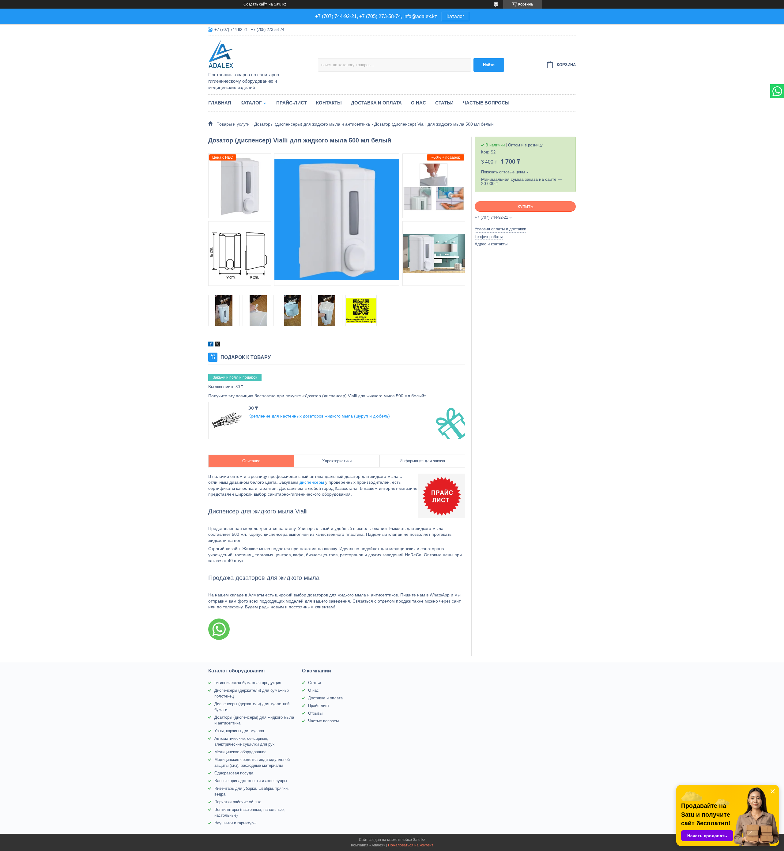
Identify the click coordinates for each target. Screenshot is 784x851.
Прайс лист (318, 705)
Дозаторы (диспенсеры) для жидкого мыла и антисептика (312, 124)
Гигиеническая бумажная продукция (247, 682)
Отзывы (315, 713)
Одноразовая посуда (233, 773)
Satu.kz (419, 840)
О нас (418, 102)
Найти (489, 64)
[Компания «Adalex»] (261, 54)
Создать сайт (255, 4)
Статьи (444, 102)
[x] (217, 344)
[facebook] (210, 344)
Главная (219, 102)
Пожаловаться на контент (410, 845)
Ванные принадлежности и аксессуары (250, 780)
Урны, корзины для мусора (239, 730)
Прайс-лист (291, 102)
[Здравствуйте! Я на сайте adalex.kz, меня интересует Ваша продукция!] (219, 629)
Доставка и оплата (376, 102)
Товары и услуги (233, 124)
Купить (525, 207)
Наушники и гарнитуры (235, 823)
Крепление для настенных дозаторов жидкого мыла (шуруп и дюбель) (319, 416)
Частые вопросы (486, 102)
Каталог (455, 16)
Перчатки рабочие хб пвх (237, 802)
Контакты (329, 102)
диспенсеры (312, 482)
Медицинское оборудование (240, 752)
